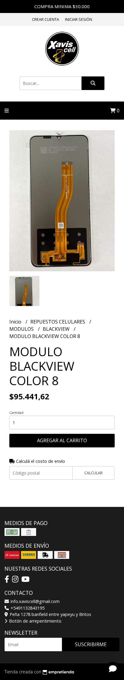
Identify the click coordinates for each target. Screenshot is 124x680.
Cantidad (16, 412)
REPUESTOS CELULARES (58, 321)
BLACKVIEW (57, 329)
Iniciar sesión (78, 19)
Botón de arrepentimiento (34, 621)
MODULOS (22, 329)
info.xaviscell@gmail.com (34, 601)
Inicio (16, 321)
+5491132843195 (27, 608)
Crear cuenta (45, 19)
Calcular (93, 472)
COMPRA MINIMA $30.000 (62, 6)
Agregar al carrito (62, 440)
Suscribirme (91, 644)
